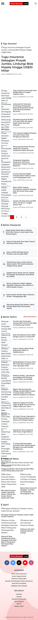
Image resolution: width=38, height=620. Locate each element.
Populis (19, 596)
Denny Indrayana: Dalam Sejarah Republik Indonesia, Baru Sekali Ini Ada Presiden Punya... (20, 285)
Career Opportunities (19, 576)
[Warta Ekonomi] (19, 3)
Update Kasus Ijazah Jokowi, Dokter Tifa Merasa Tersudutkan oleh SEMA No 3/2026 (20, 274)
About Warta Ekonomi (19, 574)
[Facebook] (6, 562)
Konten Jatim (19, 606)
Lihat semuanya (29, 317)
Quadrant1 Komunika (19, 599)
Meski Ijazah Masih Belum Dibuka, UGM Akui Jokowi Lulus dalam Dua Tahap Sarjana (19, 232)
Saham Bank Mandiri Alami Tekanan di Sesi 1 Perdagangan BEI (20, 295)
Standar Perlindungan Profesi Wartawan (19, 581)
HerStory (19, 594)
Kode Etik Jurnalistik (19, 583)
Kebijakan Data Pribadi (19, 586)
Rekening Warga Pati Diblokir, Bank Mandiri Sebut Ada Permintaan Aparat (20, 306)
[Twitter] (13, 562)
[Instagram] (31, 562)
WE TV (19, 604)
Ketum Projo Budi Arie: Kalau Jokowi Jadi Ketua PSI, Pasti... (20, 242)
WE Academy (19, 601)
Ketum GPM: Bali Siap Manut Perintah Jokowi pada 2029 (17, 253)
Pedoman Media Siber (19, 578)
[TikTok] (19, 562)
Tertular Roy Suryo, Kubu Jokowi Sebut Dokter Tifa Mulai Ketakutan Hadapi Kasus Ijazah (20, 264)
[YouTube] (25, 562)
